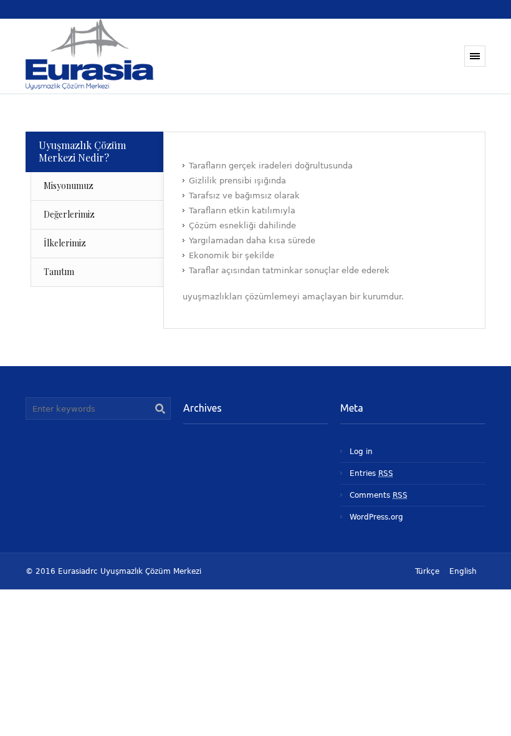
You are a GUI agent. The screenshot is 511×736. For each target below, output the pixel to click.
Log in (361, 451)
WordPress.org (376, 517)
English (463, 571)
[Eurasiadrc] (111, 56)
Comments (379, 495)
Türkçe (427, 571)
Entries (371, 473)
